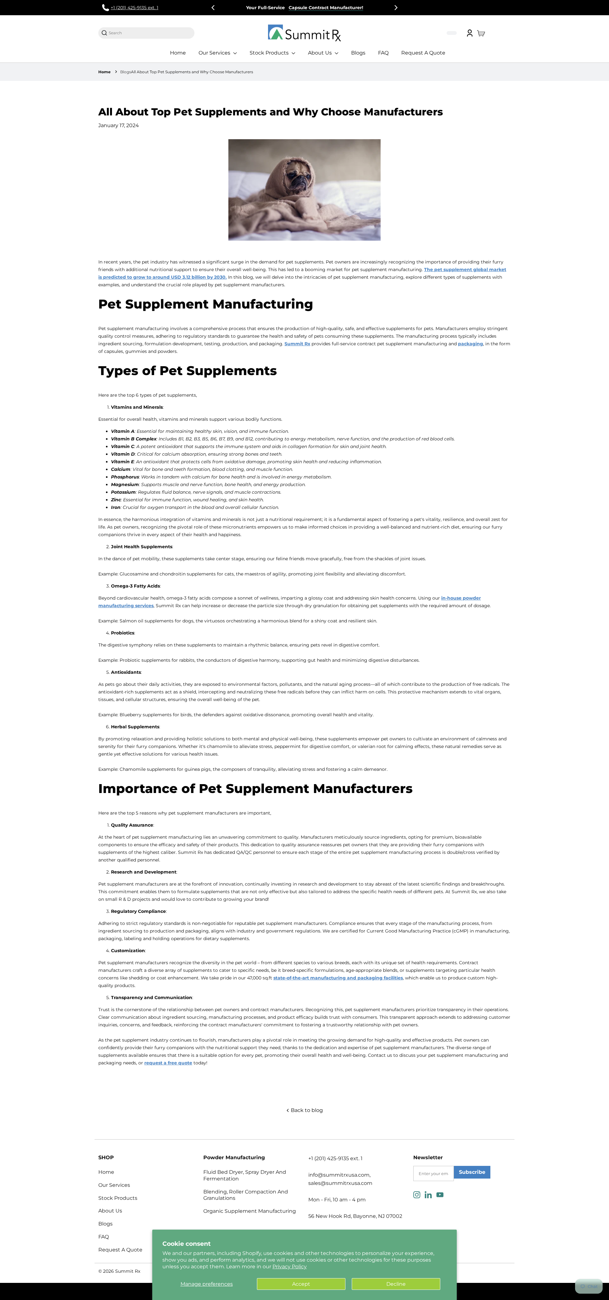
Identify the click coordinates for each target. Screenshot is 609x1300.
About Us (320, 53)
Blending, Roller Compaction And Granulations (245, 1195)
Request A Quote (423, 53)
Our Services (215, 53)
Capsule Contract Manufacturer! (326, 7)
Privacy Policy (289, 1267)
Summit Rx (127, 1271)
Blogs (358, 53)
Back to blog (306, 1110)
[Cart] (483, 33)
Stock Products (270, 53)
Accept (301, 1284)
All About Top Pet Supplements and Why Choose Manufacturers (192, 71)
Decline (396, 1284)
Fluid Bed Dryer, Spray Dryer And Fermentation (244, 1175)
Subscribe (472, 1172)
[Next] (396, 8)
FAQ (383, 53)
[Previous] (213, 8)
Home (178, 53)
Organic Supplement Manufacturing (249, 1211)
